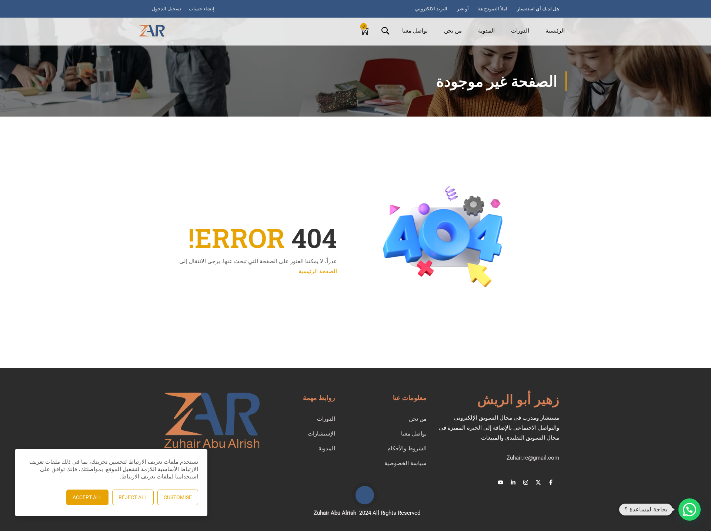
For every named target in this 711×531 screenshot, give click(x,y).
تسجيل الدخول (166, 8)
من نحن (453, 30)
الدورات (520, 30)
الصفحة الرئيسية (317, 271)
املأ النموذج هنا (492, 8)
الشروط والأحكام (407, 448)
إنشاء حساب (201, 8)
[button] (689, 509)
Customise (178, 497)
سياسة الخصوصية (405, 463)
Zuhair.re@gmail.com (533, 457)
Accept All (87, 497)
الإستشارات (321, 433)
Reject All (132, 497)
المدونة (486, 30)
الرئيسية (555, 30)
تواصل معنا (415, 30)
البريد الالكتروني (431, 8)
